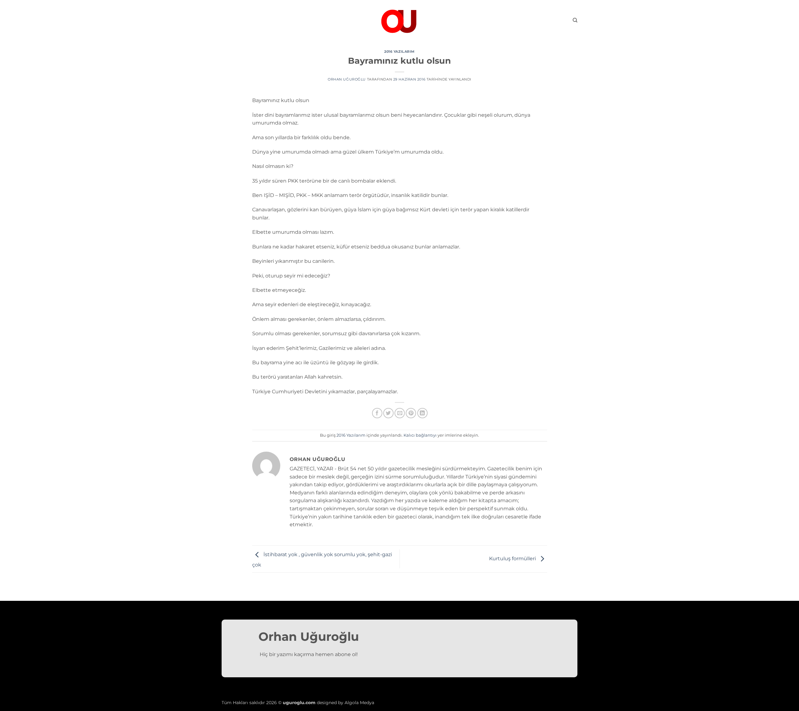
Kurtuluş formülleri (513, 558)
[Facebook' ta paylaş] (377, 413)
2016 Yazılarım (399, 51)
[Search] (575, 20)
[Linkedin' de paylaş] (422, 413)
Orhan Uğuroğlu (347, 79)
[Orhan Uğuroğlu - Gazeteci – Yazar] (399, 20)
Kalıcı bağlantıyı (420, 435)
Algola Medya (359, 702)
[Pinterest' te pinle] (411, 413)
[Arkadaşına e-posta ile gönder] (400, 413)
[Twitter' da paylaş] (388, 413)
